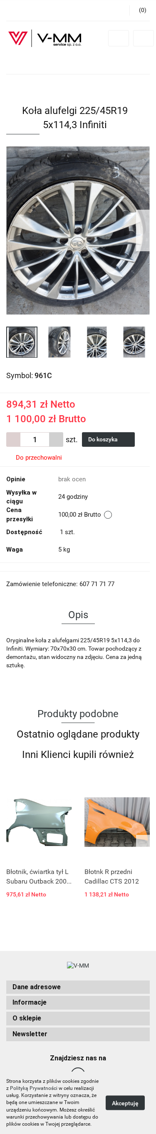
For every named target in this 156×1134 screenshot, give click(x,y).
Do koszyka (103, 439)
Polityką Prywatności (33, 1088)
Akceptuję (125, 1103)
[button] (78, 987)
